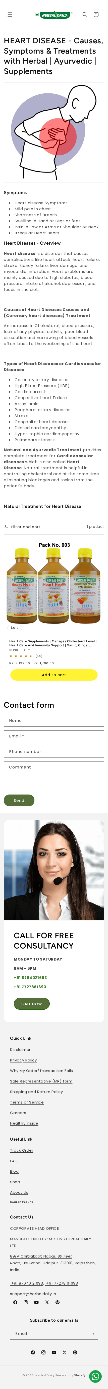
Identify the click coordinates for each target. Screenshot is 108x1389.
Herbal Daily (44, 1375)
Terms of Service (27, 1102)
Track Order (21, 1150)
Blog (14, 1171)
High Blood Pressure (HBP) (42, 386)
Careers (18, 1112)
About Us (19, 1192)
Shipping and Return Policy (36, 1091)
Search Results (21, 1202)
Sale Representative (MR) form (41, 1081)
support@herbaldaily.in (33, 1293)
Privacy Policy (23, 1060)
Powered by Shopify (71, 1375)
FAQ (14, 1160)
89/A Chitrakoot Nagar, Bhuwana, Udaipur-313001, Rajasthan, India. (53, 1263)
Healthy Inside (24, 1123)
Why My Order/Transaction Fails (41, 1070)
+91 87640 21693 (26, 1283)
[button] (10, 14)
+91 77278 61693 (61, 1283)
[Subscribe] (92, 1334)
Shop (15, 1181)
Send (19, 800)
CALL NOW (31, 1003)
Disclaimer (20, 1049)
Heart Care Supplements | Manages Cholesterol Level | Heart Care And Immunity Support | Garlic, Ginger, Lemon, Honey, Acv (53, 643)
